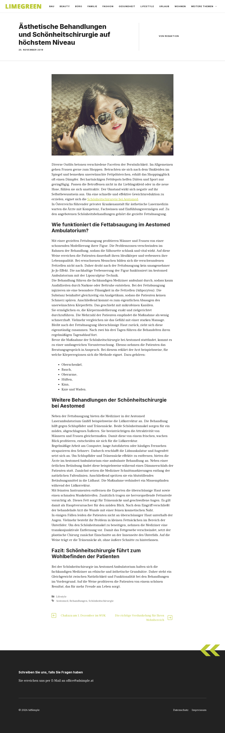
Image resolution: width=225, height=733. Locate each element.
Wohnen (180, 6)
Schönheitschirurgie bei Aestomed (112, 199)
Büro (78, 6)
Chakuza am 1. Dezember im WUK (83, 615)
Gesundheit (127, 6)
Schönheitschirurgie (101, 601)
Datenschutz (180, 710)
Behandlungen (78, 601)
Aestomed (62, 601)
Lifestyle (147, 6)
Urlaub (164, 6)
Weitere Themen (202, 6)
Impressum (199, 710)
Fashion (107, 6)
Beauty (65, 6)
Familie (92, 6)
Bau (51, 6)
